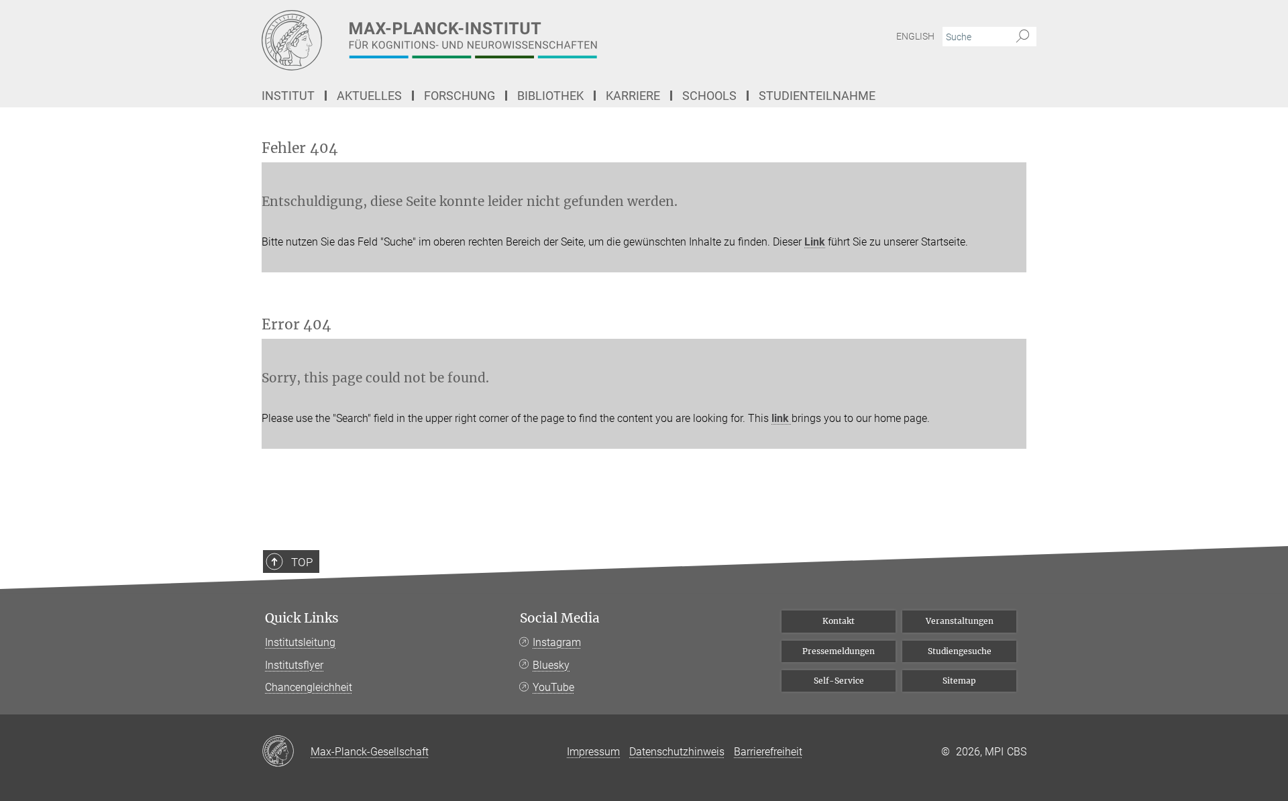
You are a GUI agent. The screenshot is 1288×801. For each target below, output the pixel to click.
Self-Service (839, 681)
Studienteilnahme (817, 96)
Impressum (593, 751)
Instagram (557, 642)
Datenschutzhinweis (676, 751)
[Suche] (1022, 37)
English (915, 36)
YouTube (553, 687)
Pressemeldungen (838, 651)
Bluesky (551, 665)
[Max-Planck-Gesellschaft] (286, 752)
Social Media (560, 618)
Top (302, 562)
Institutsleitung (300, 642)
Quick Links (302, 618)
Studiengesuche (959, 651)
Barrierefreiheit (768, 751)
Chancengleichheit (308, 687)
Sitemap (959, 681)
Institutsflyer (294, 665)
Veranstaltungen (960, 621)
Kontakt (838, 621)
